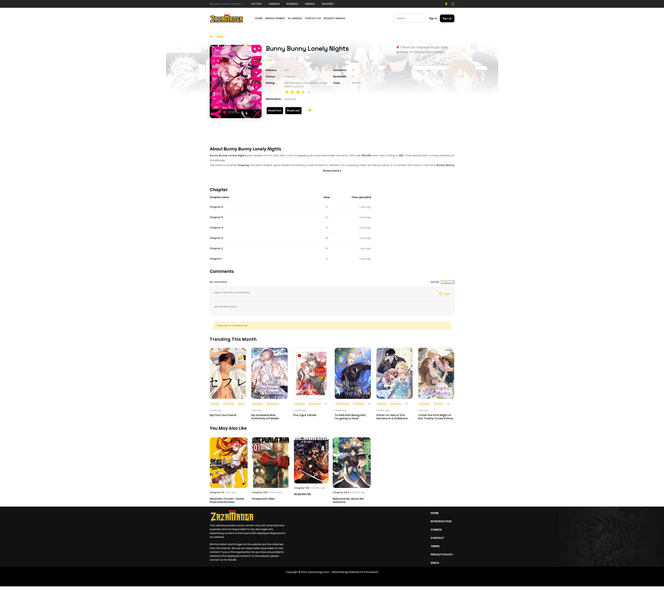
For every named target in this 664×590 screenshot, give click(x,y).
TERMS (435, 546)
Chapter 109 (301, 488)
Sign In (433, 18)
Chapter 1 (216, 258)
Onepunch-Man (263, 499)
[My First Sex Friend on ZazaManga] (228, 373)
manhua (310, 4)
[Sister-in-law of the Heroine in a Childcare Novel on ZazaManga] (394, 373)
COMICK (436, 530)
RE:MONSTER (302, 494)
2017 (286, 70)
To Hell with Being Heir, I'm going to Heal (350, 416)
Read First (274, 110)
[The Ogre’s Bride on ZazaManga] (311, 373)
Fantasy (258, 403)
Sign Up (447, 18)
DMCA (435, 563)
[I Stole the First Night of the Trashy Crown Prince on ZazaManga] (436, 373)
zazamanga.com (318, 572)
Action (215, 403)
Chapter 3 (216, 238)
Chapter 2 (216, 248)
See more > (328, 4)
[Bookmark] (309, 110)
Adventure (342, 403)
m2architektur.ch (331, 579)
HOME (258, 18)
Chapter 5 (216, 217)
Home (435, 513)
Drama (382, 403)
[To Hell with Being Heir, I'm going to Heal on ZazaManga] (353, 373)
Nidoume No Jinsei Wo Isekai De (348, 500)
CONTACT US (313, 18)
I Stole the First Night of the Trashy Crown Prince (435, 416)
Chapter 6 (216, 207)
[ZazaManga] (227, 18)
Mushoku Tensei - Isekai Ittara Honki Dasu (227, 500)
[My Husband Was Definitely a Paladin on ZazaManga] (269, 373)
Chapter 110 (217, 492)
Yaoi (269, 59)
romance (292, 4)
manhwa (274, 4)
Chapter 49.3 (341, 492)
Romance (244, 403)
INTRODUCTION (441, 521)
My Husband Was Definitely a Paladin (265, 416)
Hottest (256, 4)
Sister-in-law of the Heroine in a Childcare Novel (392, 418)
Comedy (228, 403)
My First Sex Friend (223, 415)
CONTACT (437, 538)
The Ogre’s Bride (304, 415)
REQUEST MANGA (334, 18)
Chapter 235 (260, 492)
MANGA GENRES (275, 18)
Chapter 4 (216, 227)
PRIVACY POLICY (442, 554)
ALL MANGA (295, 18)
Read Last (293, 110)
